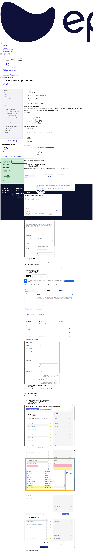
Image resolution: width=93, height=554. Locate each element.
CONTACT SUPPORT (8, 51)
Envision (5, 94)
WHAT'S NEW (6, 45)
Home (4, 69)
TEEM (28, 192)
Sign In (37, 212)
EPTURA (5, 48)
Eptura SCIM (5, 72)
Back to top (5, 139)
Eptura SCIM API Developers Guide (12, 111)
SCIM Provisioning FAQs (10, 109)
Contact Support (7, 134)
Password (19, 61)
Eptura (7, 150)
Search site (5, 56)
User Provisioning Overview (11, 107)
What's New (6, 132)
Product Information (7, 136)
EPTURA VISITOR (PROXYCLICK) (20, 192)
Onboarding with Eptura (8, 98)
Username (20, 60)
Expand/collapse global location (7, 77)
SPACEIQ (29, 190)
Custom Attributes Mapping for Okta (14, 119)
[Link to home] (6, 54)
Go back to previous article (8, 59)
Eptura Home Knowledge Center (9, 70)
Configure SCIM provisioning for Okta (14, 117)
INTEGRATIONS (7, 46)
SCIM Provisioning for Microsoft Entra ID (13, 113)
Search (4, 58)
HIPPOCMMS (30, 188)
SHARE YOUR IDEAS (8, 49)
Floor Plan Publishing (9, 128)
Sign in (7, 63)
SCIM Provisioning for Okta (8, 74)
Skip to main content (5, 1)
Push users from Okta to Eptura (12, 124)
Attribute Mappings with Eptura (11, 126)
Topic (7, 148)
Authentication (7, 102)
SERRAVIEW (19, 188)
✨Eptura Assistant (8, 130)
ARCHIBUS (5, 188)
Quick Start (6, 90)
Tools (5, 96)
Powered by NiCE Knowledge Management (12, 156)
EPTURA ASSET (6, 190)
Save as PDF (5, 84)
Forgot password (11, 67)
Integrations (5, 71)
